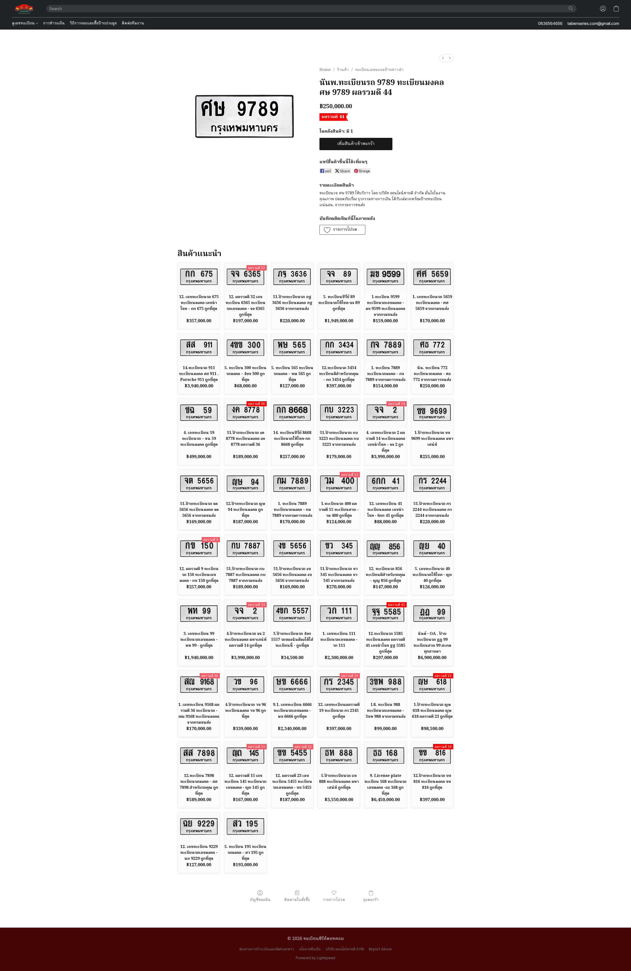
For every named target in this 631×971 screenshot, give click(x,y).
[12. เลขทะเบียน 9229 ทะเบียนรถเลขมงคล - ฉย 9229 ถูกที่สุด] (199, 826)
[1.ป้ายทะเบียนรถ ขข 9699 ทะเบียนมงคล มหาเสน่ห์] (432, 412)
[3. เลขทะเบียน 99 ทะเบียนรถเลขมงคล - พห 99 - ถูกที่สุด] (199, 613)
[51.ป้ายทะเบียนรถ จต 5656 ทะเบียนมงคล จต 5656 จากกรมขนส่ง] (199, 483)
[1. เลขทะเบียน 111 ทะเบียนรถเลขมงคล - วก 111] (339, 613)
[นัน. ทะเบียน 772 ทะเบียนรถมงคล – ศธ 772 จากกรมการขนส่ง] (432, 347)
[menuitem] (442, 58)
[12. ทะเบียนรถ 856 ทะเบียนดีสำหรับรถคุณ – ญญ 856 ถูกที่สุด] (385, 548)
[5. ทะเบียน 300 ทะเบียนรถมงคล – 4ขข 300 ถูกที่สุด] (245, 347)
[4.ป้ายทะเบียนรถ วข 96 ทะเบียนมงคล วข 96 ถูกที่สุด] (245, 684)
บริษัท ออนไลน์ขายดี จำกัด (345, 949)
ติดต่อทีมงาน (133, 23)
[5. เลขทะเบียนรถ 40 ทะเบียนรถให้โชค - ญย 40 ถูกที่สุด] (432, 548)
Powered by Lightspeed (315, 958)
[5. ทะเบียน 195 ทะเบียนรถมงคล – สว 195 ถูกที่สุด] (245, 826)
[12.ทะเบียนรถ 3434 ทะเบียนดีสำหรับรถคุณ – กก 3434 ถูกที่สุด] (339, 347)
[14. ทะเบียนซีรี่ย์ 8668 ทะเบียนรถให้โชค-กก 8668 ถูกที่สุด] (292, 412)
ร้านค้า (343, 70)
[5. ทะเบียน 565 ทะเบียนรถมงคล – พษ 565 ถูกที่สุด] (292, 347)
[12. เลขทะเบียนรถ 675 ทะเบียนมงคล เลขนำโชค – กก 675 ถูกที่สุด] (199, 277)
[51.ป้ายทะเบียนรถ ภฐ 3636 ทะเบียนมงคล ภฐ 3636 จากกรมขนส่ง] (292, 277)
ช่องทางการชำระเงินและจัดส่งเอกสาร (266, 949)
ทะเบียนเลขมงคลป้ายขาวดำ (379, 70)
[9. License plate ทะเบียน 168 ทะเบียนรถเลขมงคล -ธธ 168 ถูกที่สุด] (385, 755)
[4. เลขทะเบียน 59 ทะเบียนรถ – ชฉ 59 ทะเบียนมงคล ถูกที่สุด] (199, 412)
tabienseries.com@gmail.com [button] (593, 23)
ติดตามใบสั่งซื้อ (297, 900)
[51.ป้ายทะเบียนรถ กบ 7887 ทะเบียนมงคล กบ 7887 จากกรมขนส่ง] (245, 548)
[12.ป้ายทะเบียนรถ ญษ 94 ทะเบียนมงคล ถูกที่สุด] (245, 483)
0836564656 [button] (550, 23)
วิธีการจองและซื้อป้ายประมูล (93, 23)
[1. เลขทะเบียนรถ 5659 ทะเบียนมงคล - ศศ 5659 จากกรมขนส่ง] (432, 277)
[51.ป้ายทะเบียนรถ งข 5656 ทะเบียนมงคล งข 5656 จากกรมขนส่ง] (292, 548)
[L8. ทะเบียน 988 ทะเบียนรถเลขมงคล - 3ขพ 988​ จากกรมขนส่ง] (385, 684)
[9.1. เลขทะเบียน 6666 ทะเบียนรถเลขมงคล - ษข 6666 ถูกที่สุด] (292, 684)
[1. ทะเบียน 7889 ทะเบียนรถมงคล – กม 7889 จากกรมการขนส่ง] (292, 483)
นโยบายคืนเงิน (310, 949)
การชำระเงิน (54, 23)
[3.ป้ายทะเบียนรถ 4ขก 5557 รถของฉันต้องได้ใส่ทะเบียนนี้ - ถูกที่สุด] (292, 613)
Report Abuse (380, 949)
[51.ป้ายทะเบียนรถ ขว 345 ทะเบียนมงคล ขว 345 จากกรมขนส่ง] (339, 548)
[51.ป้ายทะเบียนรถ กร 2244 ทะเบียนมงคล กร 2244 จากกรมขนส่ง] (432, 483)
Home (325, 70)
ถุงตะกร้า (371, 900)
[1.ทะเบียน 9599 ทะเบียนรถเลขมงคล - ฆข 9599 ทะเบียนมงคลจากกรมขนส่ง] (385, 277)
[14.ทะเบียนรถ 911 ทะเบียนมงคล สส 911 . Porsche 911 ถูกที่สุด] (199, 347)
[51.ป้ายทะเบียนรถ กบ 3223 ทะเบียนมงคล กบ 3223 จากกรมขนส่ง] (339, 412)
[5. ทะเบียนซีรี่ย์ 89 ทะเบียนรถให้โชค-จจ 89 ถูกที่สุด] (339, 277)
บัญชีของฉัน (260, 900)
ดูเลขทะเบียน (24, 23)
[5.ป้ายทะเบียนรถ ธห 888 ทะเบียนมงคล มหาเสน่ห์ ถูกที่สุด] (339, 755)
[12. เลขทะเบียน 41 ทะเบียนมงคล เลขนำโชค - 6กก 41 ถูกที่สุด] (385, 483)
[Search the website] (571, 8)
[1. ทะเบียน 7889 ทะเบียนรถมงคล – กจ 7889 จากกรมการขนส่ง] (385, 347)
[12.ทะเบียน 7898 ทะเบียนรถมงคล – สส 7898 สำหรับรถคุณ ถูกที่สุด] (199, 755)
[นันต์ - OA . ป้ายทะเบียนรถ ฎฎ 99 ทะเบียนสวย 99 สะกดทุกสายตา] (432, 613)
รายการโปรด (334, 900)
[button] (24, 8)
